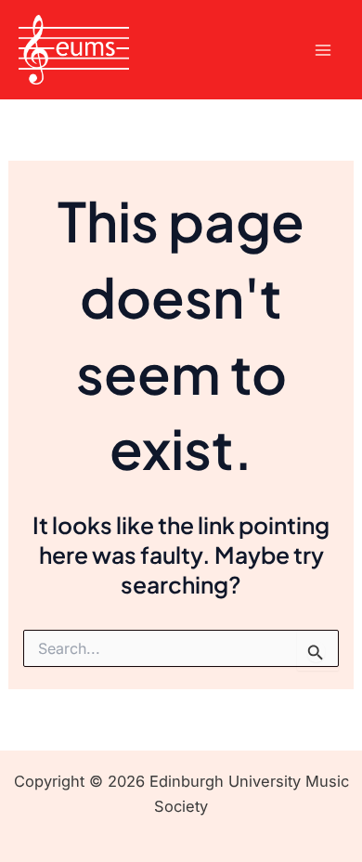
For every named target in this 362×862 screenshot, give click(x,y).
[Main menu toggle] (322, 50)
